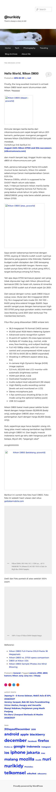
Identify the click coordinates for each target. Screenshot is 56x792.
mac (43, 753)
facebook (32, 741)
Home (8, 48)
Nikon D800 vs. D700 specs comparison (29, 657)
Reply (37, 676)
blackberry (37, 734)
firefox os (8, 747)
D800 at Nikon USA (19, 660)
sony (21, 676)
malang (11, 759)
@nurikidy (12, 17)
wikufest (31, 773)
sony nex (28, 676)
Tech (17, 48)
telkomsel (15, 772)
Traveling (44, 48)
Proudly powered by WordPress (28, 786)
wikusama (41, 774)
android (11, 734)
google (19, 746)
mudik (38, 760)
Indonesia (33, 746)
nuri (29, 78)
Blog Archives (11, 54)
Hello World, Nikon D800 (21, 73)
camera (32, 673)
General (17, 673)
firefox (43, 741)
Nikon (15, 676)
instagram (46, 747)
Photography (29, 48)
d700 (39, 673)
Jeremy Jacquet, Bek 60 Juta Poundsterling (26, 702)
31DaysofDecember (17, 729)
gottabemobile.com (14, 501)
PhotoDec (28, 767)
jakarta (33, 752)
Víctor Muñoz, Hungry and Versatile (22, 705)
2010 (33, 729)
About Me (26, 54)
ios (6, 753)
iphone (18, 752)
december (15, 740)
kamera (7, 676)
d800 (45, 673)
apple (24, 734)
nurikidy (13, 765)
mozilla (26, 759)
